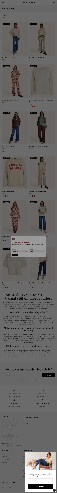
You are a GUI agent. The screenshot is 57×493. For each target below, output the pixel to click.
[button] (54, 490)
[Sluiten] (53, 454)
